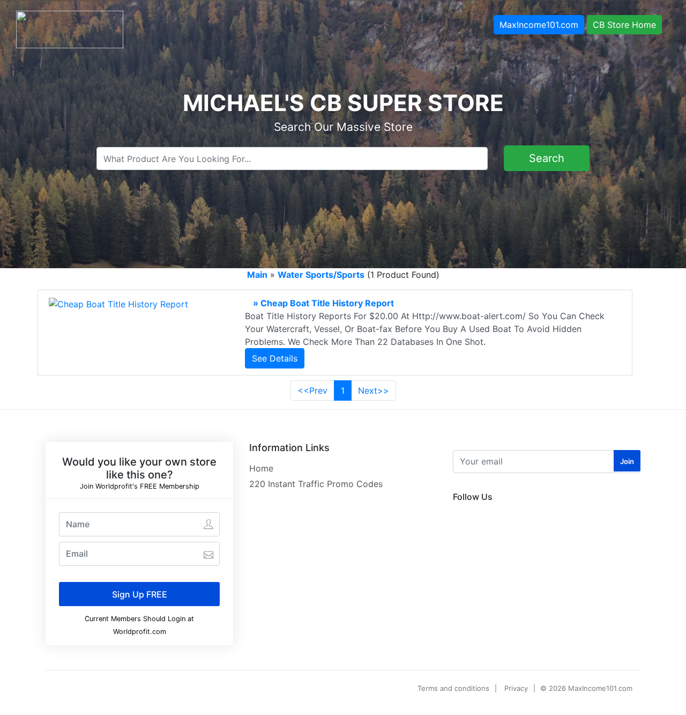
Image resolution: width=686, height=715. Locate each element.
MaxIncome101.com (538, 24)
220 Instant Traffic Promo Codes (316, 483)
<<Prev (312, 390)
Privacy (516, 688)
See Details (274, 358)
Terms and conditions (453, 688)
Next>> (373, 390)
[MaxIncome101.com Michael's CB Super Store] (69, 28)
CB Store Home (624, 24)
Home (261, 468)
